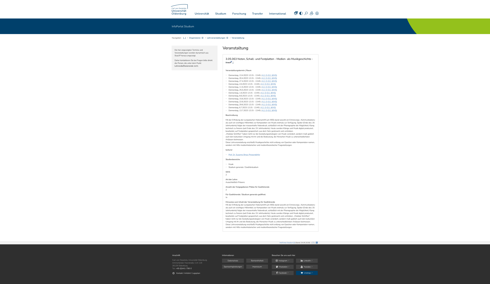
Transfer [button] (257, 13)
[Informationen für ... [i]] (311, 14)
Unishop (307, 273)
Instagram (282, 260)
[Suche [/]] (306, 14)
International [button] (277, 13)
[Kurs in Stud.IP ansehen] (230, 62)
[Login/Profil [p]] (317, 14)
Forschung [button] (239, 13)
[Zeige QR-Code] (316, 242)
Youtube (307, 267)
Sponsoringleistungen (233, 266)
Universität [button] (202, 13)
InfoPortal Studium (183, 26)
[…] (184, 38)
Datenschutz (233, 260)
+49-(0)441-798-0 (184, 268)
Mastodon (282, 267)
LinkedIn (307, 260)
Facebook (282, 273)
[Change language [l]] (295, 14)
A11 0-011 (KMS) (269, 75)
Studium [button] (220, 13)
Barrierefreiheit (257, 260)
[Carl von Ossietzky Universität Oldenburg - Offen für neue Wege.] (179, 9)
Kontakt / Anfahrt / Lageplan (188, 273)
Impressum (257, 266)
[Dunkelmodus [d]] (301, 14)
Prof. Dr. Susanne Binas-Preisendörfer (244, 154)
